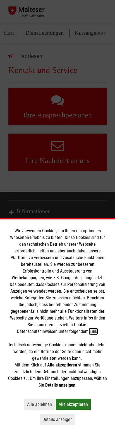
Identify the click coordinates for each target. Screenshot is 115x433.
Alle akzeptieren (75, 404)
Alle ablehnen (41, 404)
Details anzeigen (58, 419)
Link (93, 331)
